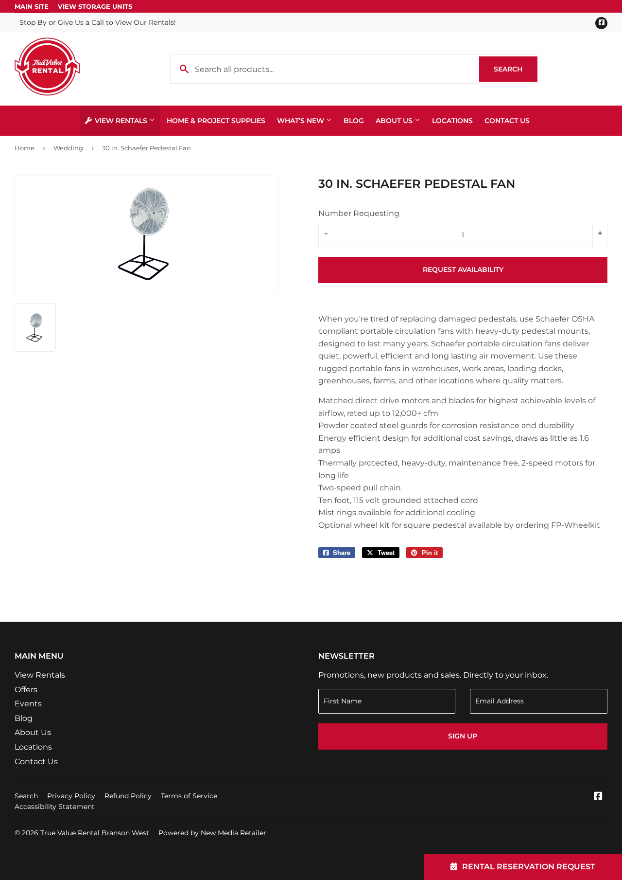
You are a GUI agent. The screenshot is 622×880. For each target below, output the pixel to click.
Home (25, 148)
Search (515, 69)
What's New (301, 121)
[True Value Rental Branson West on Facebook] (598, 797)
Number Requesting (358, 213)
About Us (395, 121)
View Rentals (121, 121)
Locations (452, 121)
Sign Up (462, 736)
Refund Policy (128, 796)
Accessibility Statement (55, 806)
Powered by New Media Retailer (212, 833)
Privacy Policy (71, 796)
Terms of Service (189, 796)
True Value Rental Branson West (94, 833)
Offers (26, 689)
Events (28, 703)
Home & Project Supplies (216, 121)
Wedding (68, 148)
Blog (354, 121)
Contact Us (507, 121)
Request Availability (463, 269)
